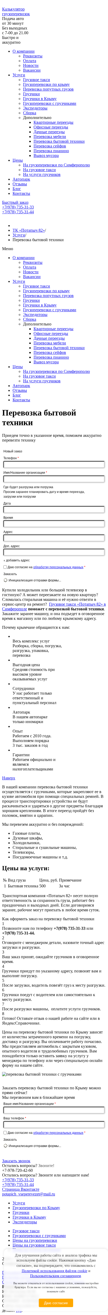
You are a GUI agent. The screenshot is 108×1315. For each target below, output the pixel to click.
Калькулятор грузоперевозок (16, 11)
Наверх (8, 778)
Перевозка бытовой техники (59, 141)
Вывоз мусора (46, 155)
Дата (7, 503)
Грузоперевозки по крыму (46, 84)
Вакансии (32, 70)
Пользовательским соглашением (55, 1276)
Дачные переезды (49, 132)
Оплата (29, 60)
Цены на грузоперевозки (35, 1240)
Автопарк (21, 179)
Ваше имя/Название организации (29, 1103)
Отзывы (20, 184)
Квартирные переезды (53, 122)
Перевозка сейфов (50, 146)
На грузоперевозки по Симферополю (56, 165)
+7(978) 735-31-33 (18, 207)
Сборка (29, 113)
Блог (17, 188)
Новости (31, 65)
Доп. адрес (11, 545)
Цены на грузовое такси (34, 1245)
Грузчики (31, 94)
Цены (18, 160)
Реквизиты (32, 56)
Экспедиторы (35, 108)
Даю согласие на (46, 567)
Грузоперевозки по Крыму (36, 1207)
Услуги (19, 75)
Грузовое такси (36, 79)
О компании (24, 51)
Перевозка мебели (50, 136)
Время (8, 517)
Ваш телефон (14, 1118)
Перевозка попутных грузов (48, 89)
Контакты (21, 193)
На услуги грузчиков (42, 174)
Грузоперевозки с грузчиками (49, 103)
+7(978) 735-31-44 (18, 212)
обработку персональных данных (58, 567)
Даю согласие (56, 1303)
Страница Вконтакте (20, 1189)
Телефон (11, 458)
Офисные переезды (51, 127)
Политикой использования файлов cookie (54, 1271)
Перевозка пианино (51, 151)
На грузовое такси (39, 169)
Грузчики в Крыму (40, 98)
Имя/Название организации (25, 472)
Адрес (8, 531)
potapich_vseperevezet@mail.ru (28, 1194)
